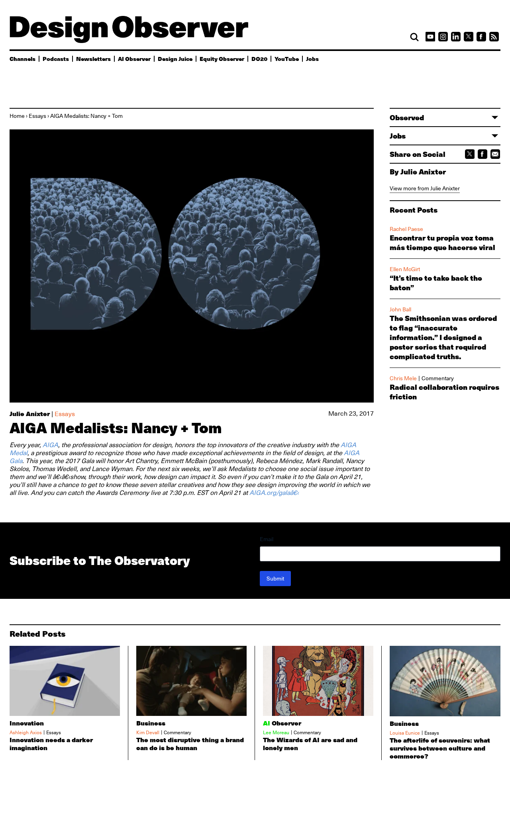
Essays (37, 115)
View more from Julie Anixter (425, 188)
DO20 (259, 58)
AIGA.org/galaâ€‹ (274, 493)
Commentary (438, 378)
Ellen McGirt (405, 269)
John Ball (400, 309)
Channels (22, 58)
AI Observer (134, 58)
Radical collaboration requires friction (444, 391)
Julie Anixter (30, 413)
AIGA (50, 445)
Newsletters (93, 58)
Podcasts (56, 58)
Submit (275, 578)
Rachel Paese (406, 229)
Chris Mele (403, 378)
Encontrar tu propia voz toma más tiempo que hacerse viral (442, 242)
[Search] (414, 37)
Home (17, 115)
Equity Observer (222, 58)
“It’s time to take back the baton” (436, 282)
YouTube (287, 58)
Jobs (312, 58)
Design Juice (175, 58)
